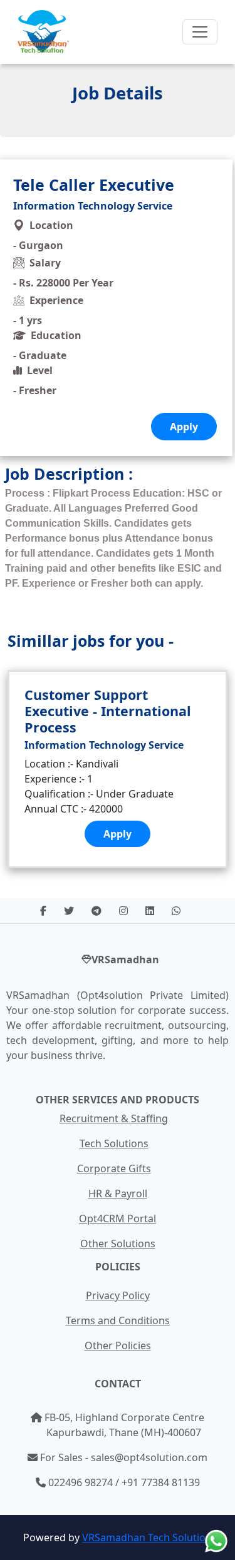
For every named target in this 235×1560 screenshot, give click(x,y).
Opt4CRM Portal (117, 1218)
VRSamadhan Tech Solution (147, 1537)
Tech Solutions (114, 1143)
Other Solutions (117, 1243)
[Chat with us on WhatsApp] (216, 1541)
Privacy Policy (118, 1295)
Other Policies (118, 1345)
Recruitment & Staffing (114, 1118)
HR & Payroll (117, 1193)
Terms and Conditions (118, 1320)
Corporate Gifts (114, 1168)
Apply (117, 834)
